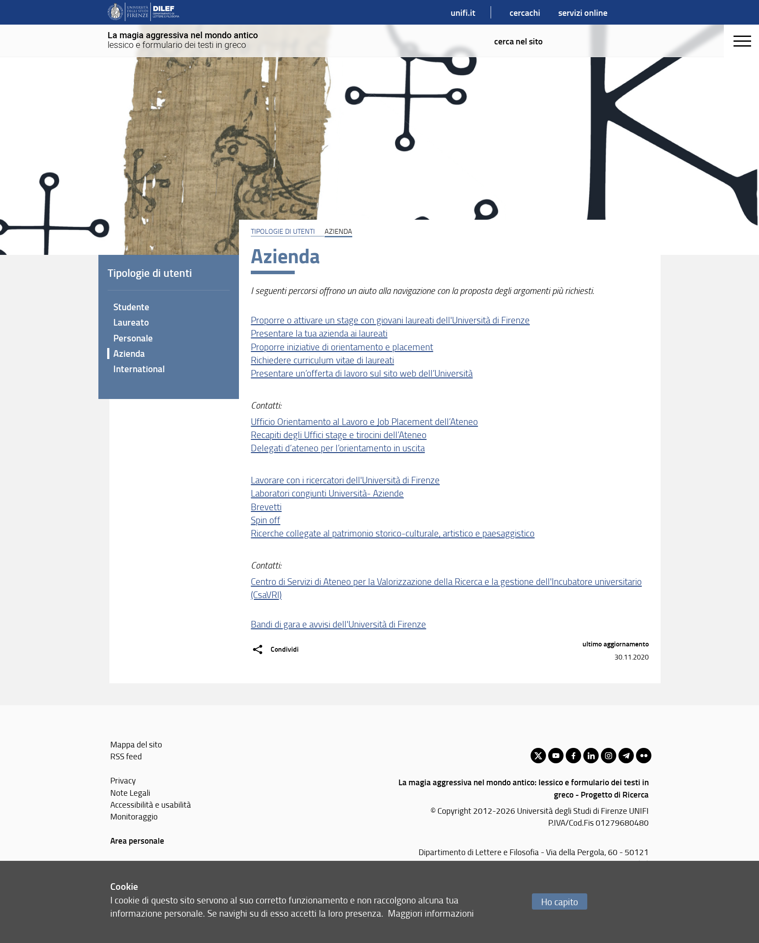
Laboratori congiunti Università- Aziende (327, 492)
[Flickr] (643, 755)
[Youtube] (556, 755)
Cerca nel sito (518, 41)
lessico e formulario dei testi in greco (183, 40)
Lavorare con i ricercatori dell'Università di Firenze (345, 479)
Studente (131, 306)
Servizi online (582, 12)
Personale (133, 338)
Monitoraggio (134, 816)
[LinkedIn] (591, 755)
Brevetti (266, 506)
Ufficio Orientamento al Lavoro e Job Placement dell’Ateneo (364, 421)
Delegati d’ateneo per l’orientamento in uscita (338, 447)
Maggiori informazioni (431, 913)
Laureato (131, 322)
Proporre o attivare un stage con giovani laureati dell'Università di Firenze (390, 319)
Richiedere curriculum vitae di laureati (322, 359)
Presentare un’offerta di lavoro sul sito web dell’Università (362, 372)
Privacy (123, 780)
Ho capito (559, 901)
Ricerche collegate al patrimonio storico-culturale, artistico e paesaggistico (393, 532)
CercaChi (525, 12)
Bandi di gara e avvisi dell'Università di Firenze (338, 623)
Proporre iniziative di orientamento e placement (342, 346)
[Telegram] (626, 755)
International (139, 368)
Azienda (129, 353)
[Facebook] (573, 755)
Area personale (137, 840)
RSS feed (126, 756)
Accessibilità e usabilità (150, 804)
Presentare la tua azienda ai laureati (319, 332)
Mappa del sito (136, 744)
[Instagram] (608, 755)
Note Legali (130, 792)
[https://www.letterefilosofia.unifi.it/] (143, 12)
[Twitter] (538, 755)
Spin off (265, 519)
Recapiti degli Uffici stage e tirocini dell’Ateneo (338, 434)
